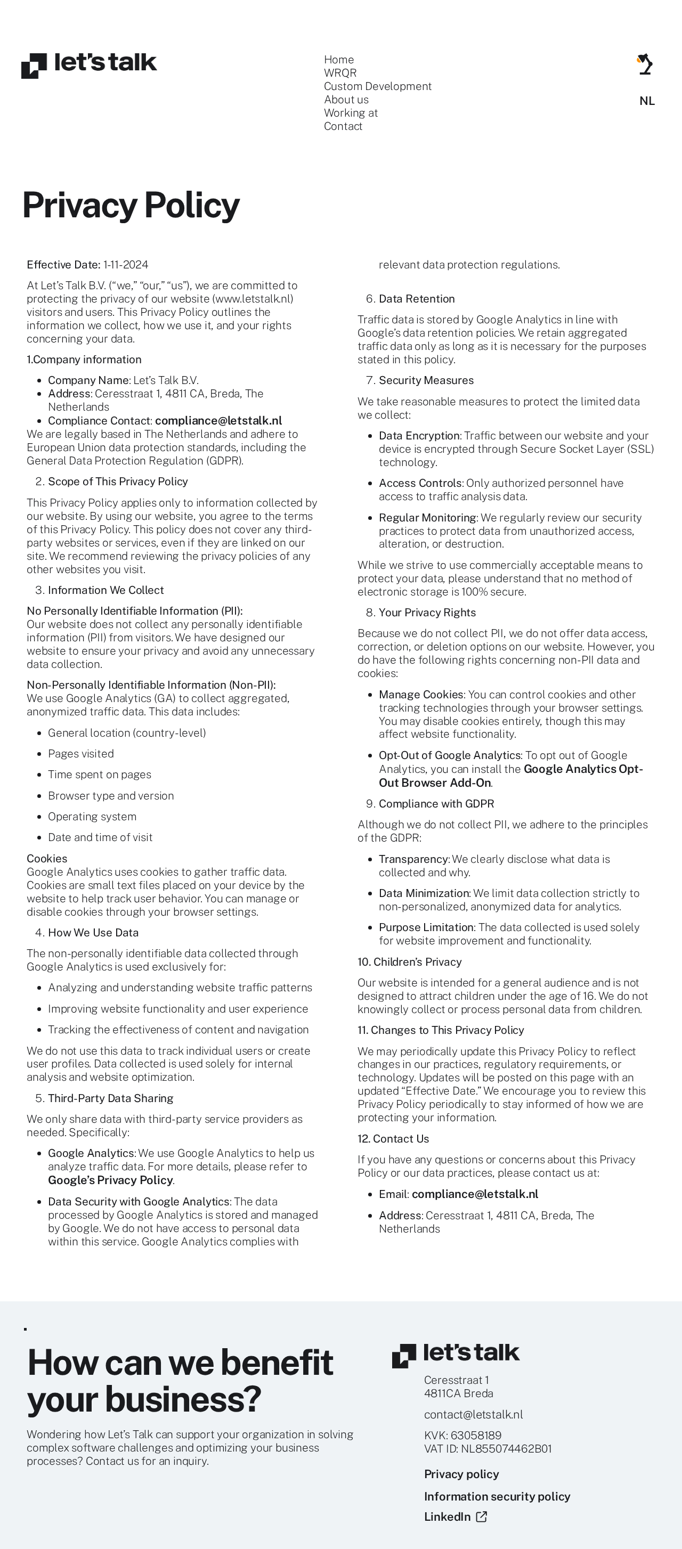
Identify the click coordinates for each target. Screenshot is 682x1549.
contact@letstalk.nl (473, 1414)
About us (346, 99)
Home (339, 59)
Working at (351, 113)
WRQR (340, 73)
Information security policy (497, 1496)
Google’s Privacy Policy (110, 1180)
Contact (343, 126)
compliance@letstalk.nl (218, 420)
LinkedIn (450, 1516)
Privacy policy (461, 1474)
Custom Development (378, 86)
